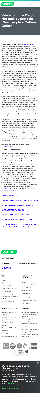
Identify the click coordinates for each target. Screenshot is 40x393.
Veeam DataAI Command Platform (9, 313)
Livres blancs (26, 326)
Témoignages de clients (29, 332)
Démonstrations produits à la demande (30, 335)
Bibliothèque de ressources (30, 324)
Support (24, 282)
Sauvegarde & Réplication (9, 336)
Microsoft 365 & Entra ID (8, 328)
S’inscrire (6, 268)
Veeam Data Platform (7, 320)
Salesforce (4, 331)
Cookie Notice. (11, 383)
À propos (4, 280)
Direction (4, 283)
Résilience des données (8, 317)
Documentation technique (29, 285)
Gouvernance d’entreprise (9, 288)
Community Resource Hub (29, 300)
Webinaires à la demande (29, 329)
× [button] (38, 363)
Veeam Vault (5, 325)
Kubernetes (5, 333)
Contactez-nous (6, 291)
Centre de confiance (7, 301)
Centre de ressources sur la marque (9, 298)
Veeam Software (29, 45)
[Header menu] (36, 4)
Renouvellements (27, 290)
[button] (20, 388)
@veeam (15, 190)
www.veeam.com (6, 146)
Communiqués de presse (9, 294)
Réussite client (26, 288)
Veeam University (27, 293)
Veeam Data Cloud (7, 322)
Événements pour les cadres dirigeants (28, 320)
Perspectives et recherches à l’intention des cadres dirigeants (30, 314)
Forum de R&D (26, 303)
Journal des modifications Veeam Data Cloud (29, 297)
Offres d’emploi (6, 286)
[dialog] (20, 377)
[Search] (30, 4)
